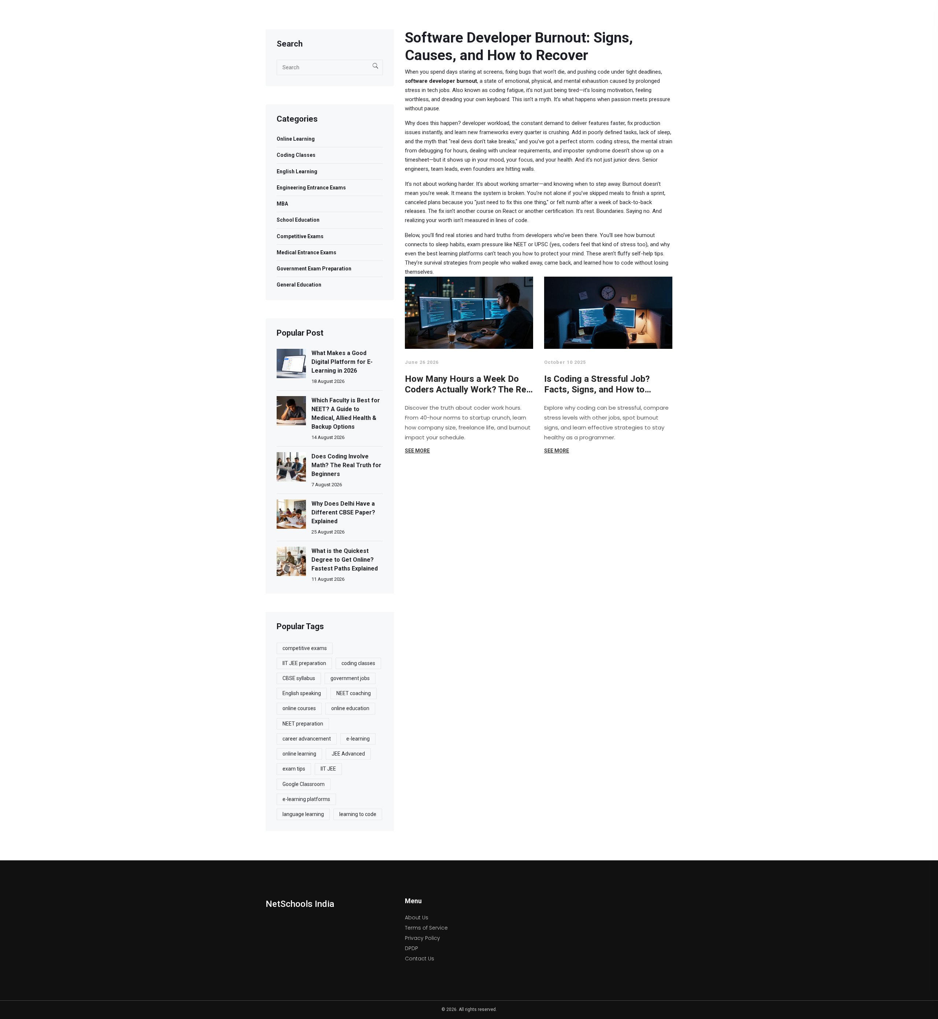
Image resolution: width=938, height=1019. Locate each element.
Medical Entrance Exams (306, 252)
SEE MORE (417, 450)
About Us (416, 917)
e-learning (358, 739)
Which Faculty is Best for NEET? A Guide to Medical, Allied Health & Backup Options (345, 413)
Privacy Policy (422, 938)
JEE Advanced (348, 754)
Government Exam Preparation (314, 269)
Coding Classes (296, 155)
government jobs (350, 678)
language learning (303, 814)
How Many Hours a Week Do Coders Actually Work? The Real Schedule (469, 384)
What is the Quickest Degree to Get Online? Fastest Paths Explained (344, 559)
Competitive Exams (300, 236)
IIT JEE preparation (304, 663)
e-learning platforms (306, 799)
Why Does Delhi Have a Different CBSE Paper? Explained (343, 512)
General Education (299, 285)
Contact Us (419, 958)
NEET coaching (353, 693)
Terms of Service (426, 927)
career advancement (306, 739)
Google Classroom (303, 784)
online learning (299, 754)
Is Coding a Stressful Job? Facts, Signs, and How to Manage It (597, 384)
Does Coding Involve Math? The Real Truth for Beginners (346, 465)
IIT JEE (328, 769)
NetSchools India (300, 904)
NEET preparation (302, 724)
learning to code (357, 814)
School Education (298, 220)
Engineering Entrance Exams (311, 188)
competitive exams (304, 648)
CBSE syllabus (298, 678)
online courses (299, 708)
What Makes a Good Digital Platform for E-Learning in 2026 (342, 362)
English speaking (301, 693)
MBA (282, 204)
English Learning (297, 171)
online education (350, 708)
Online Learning (296, 139)
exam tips (293, 769)
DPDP (411, 948)
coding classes (358, 663)
